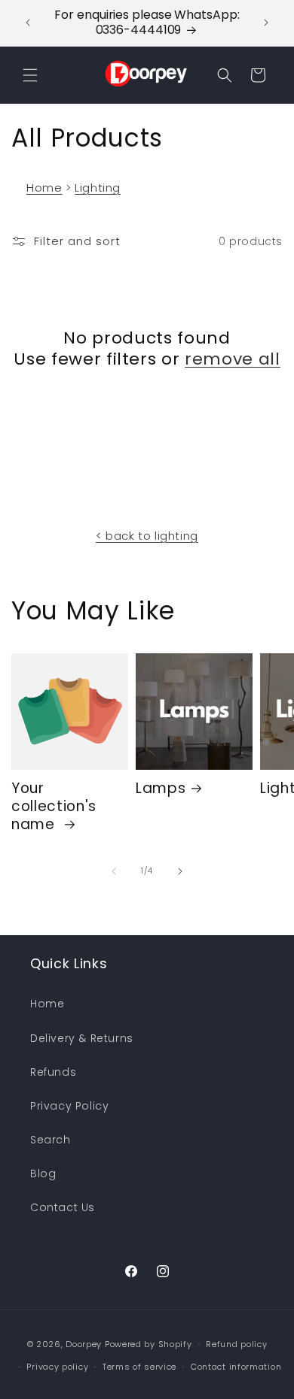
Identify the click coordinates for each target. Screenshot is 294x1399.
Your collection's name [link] (53, 806)
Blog (43, 1173)
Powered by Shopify (148, 1343)
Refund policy (236, 1344)
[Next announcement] (266, 22)
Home (44, 187)
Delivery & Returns (81, 1038)
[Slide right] (180, 871)
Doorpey (84, 1343)
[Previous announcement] (27, 22)
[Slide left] (113, 871)
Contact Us (62, 1207)
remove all (232, 359)
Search (50, 1139)
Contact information (236, 1367)
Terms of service (139, 1367)
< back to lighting (147, 536)
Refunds (53, 1072)
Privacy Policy (69, 1105)
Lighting (98, 187)
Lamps (160, 789)
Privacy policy (57, 1367)
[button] (30, 75)
